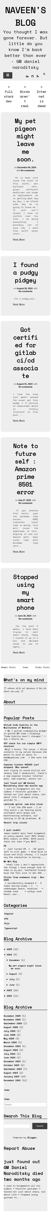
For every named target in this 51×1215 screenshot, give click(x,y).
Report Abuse (19, 1148)
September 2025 (13, 1023)
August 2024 (11, 1050)
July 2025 (9, 1031)
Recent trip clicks (15, 822)
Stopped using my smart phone (25, 592)
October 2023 (11, 1065)
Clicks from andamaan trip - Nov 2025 (24, 879)
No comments (28, 170)
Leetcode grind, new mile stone (23, 804)
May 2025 (9, 1038)
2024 (10, 954)
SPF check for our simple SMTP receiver (23, 745)
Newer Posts (8, 667)
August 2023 (11, 1072)
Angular (8, 913)
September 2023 (13, 1069)
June (12, 984)
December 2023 (12, 1061)
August (13, 973)
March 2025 (10, 1042)
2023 (10, 990)
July (12, 979)
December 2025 (12, 1015)
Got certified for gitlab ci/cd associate (25, 352)
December (15, 960)
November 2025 (12, 1019)
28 (5, 845)
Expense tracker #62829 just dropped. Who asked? (21, 766)
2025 (10, 949)
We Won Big (10, 861)
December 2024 (12, 1046)
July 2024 (9, 1053)
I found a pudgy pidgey (25, 272)
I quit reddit (12, 830)
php (6, 918)
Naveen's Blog (25, 16)
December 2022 (12, 1080)
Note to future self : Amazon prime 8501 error (25, 468)
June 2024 (9, 1057)
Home (25, 667)
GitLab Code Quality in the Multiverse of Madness (21, 726)
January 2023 (11, 1076)
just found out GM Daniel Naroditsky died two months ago (23, 784)
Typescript (10, 928)
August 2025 (11, 1027)
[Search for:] (25, 1104)
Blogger (32, 1137)
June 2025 (9, 1034)
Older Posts (42, 667)
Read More (19, 239)
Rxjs (7, 923)
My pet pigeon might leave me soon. (25, 139)
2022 (10, 995)
